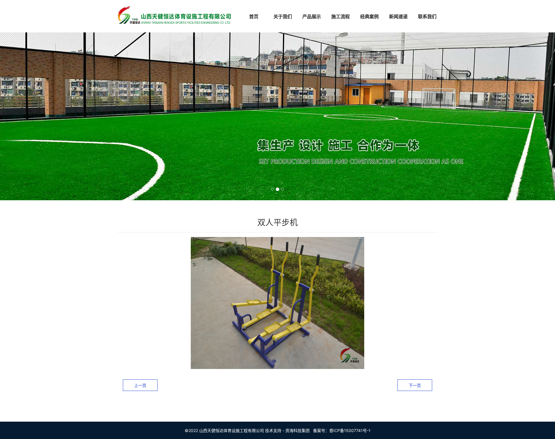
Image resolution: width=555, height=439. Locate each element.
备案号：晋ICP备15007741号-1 (342, 430)
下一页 (415, 385)
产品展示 (311, 16)
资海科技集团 (297, 430)
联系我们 (427, 16)
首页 (253, 16)
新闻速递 (398, 16)
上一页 (140, 385)
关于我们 (282, 16)
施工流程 (340, 16)
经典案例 (369, 16)
